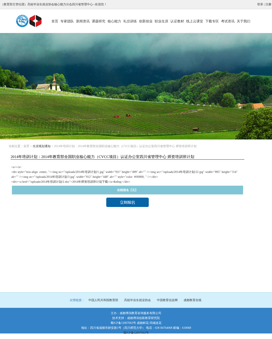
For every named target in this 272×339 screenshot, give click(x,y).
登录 (260, 4)
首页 (54, 21)
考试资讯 (228, 21)
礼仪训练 (130, 21)
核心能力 (114, 21)
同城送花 (156, 323)
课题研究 (98, 21)
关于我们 (243, 21)
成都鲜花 (143, 323)
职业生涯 (161, 21)
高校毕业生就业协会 (137, 300)
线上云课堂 (194, 21)
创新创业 (146, 21)
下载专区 (212, 21)
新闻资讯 (83, 21)
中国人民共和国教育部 (103, 300)
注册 (268, 4)
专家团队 (67, 21)
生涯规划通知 (42, 146)
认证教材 (177, 21)
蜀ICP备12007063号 (123, 323)
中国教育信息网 (167, 300)
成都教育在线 (192, 300)
